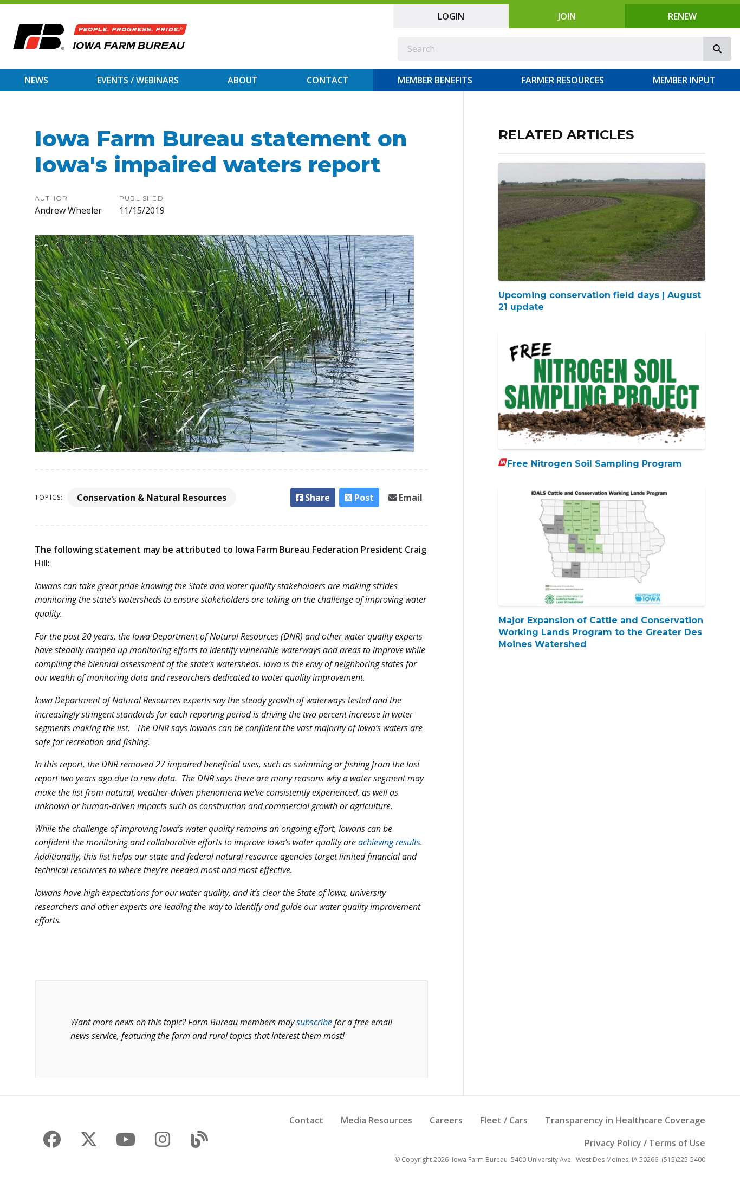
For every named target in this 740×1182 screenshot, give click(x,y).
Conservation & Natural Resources (151, 497)
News (36, 80)
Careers (446, 1120)
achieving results (389, 842)
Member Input (684, 80)
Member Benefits (435, 80)
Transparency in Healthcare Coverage (625, 1120)
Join (567, 16)
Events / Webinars (138, 80)
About (243, 80)
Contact (328, 80)
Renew (682, 16)
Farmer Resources (562, 80)
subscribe (314, 1022)
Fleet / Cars (504, 1120)
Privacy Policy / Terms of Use (645, 1143)
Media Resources (376, 1120)
